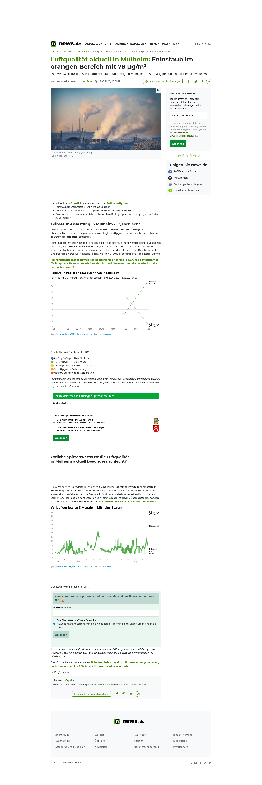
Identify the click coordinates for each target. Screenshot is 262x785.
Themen (154, 43)
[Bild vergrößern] (158, 90)
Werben (99, 734)
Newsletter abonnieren (186, 190)
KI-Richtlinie (180, 740)
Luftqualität (69, 680)
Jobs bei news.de (182, 734)
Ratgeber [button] (137, 43)
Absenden (61, 438)
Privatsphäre (180, 746)
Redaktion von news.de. (135, 684)
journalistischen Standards (100, 684)
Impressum (62, 734)
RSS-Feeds (140, 734)
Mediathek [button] (170, 43)
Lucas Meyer (86, 81)
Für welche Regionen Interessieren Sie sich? (74, 415)
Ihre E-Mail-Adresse (62, 403)
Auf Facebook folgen (185, 171)
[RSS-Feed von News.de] (209, 43)
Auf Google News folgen (187, 184)
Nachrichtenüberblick (146, 746)
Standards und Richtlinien (70, 746)
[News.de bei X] (206, 43)
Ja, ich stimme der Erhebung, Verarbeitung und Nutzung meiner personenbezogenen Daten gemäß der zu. (188, 129)
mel (53, 672)
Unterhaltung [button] (115, 43)
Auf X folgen (180, 177)
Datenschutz (62, 740)
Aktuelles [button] (93, 43)
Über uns (100, 740)
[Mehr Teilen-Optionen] (208, 81)
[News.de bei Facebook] (202, 43)
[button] (163, 81)
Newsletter (101, 746)
